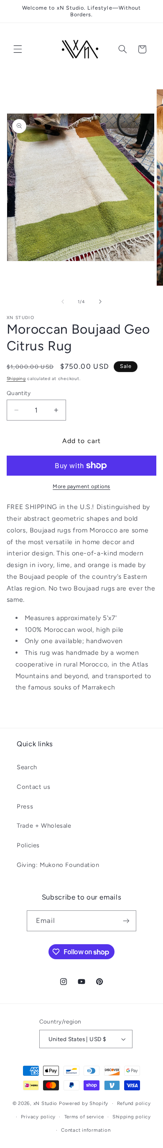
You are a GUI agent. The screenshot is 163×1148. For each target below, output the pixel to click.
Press (25, 806)
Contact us (33, 787)
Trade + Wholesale (44, 825)
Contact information (85, 1130)
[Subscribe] (126, 920)
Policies (28, 845)
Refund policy (134, 1103)
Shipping (16, 378)
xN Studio (45, 1103)
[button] (17, 49)
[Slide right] (100, 302)
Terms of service (84, 1117)
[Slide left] (62, 302)
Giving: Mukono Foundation (58, 865)
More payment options (81, 486)
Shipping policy (131, 1117)
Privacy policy (38, 1117)
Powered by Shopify (83, 1103)
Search (27, 767)
